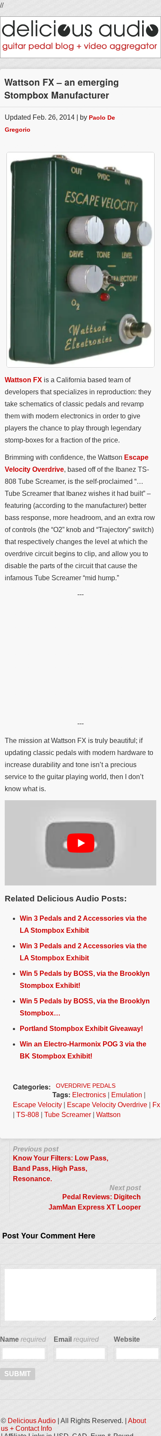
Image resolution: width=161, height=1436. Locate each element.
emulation (126, 1095)
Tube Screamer (67, 1114)
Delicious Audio (32, 1420)
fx (156, 1104)
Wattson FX (23, 380)
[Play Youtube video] (80, 842)
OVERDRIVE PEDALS (85, 1085)
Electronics (89, 1095)
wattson (108, 1114)
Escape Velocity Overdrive (107, 1104)
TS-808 (27, 1114)
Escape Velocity (37, 1104)
